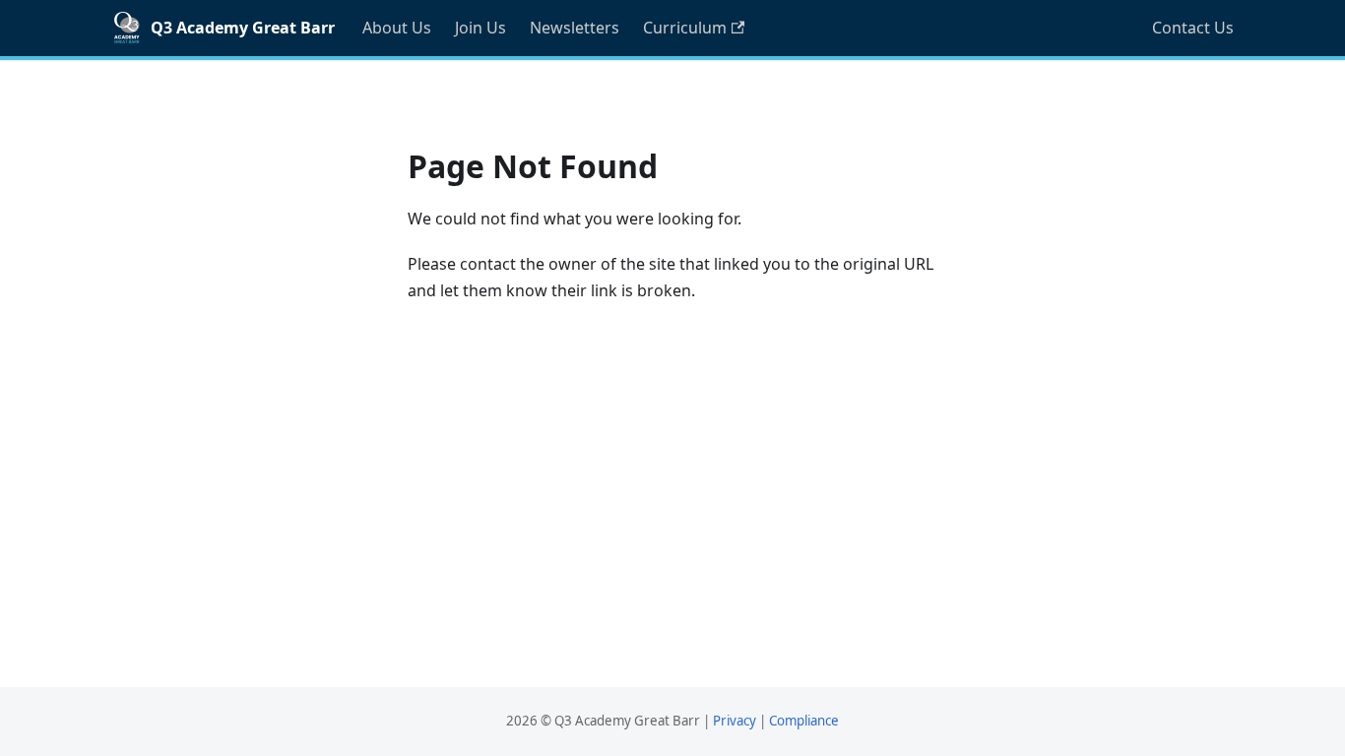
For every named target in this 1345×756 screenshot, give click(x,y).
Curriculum (685, 27)
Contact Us (1193, 27)
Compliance (804, 720)
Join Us (480, 27)
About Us (396, 27)
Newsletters (574, 27)
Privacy (734, 720)
